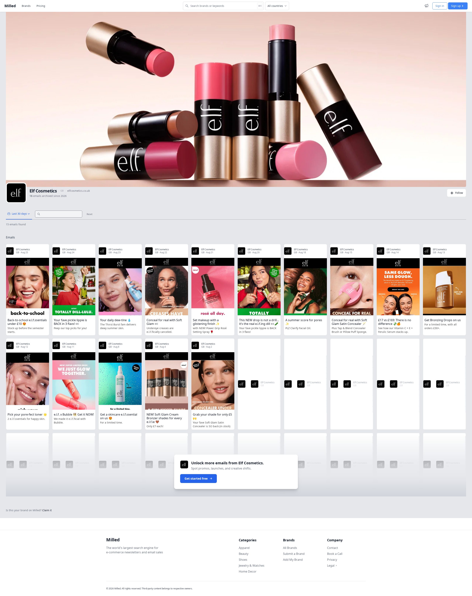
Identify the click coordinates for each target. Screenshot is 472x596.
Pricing (41, 6)
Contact (332, 548)
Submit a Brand (294, 554)
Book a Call (334, 554)
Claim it (47, 510)
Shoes (243, 560)
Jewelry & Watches (251, 565)
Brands (26, 6)
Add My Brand (293, 560)
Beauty (243, 554)
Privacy (332, 560)
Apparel (244, 548)
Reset (89, 214)
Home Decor (247, 571)
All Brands (290, 548)
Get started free (196, 479)
